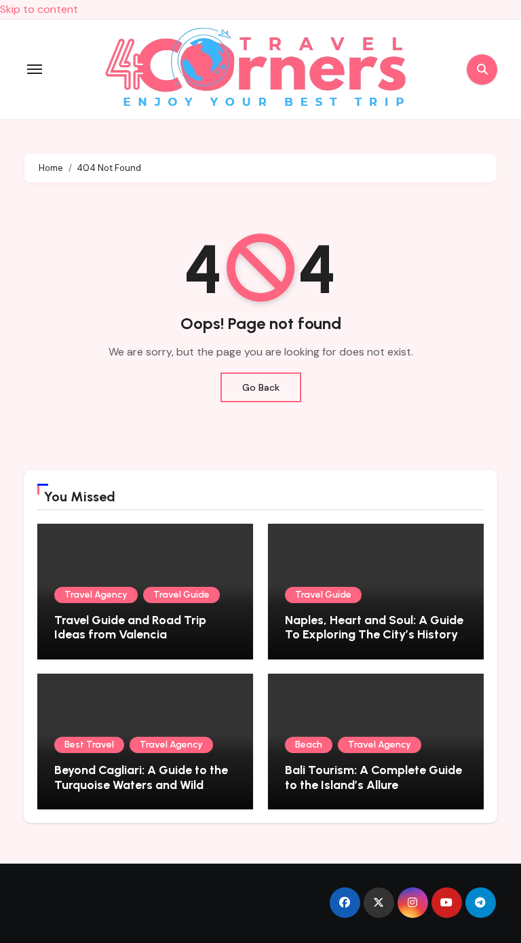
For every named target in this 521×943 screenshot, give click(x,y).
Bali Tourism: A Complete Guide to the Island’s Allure (373, 777)
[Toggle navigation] (34, 69)
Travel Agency (96, 594)
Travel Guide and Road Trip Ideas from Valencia (130, 627)
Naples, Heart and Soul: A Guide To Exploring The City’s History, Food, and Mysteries (374, 635)
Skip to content (39, 9)
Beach (308, 744)
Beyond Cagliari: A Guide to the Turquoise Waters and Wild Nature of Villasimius (141, 785)
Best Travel (89, 744)
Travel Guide (181, 594)
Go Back (260, 387)
